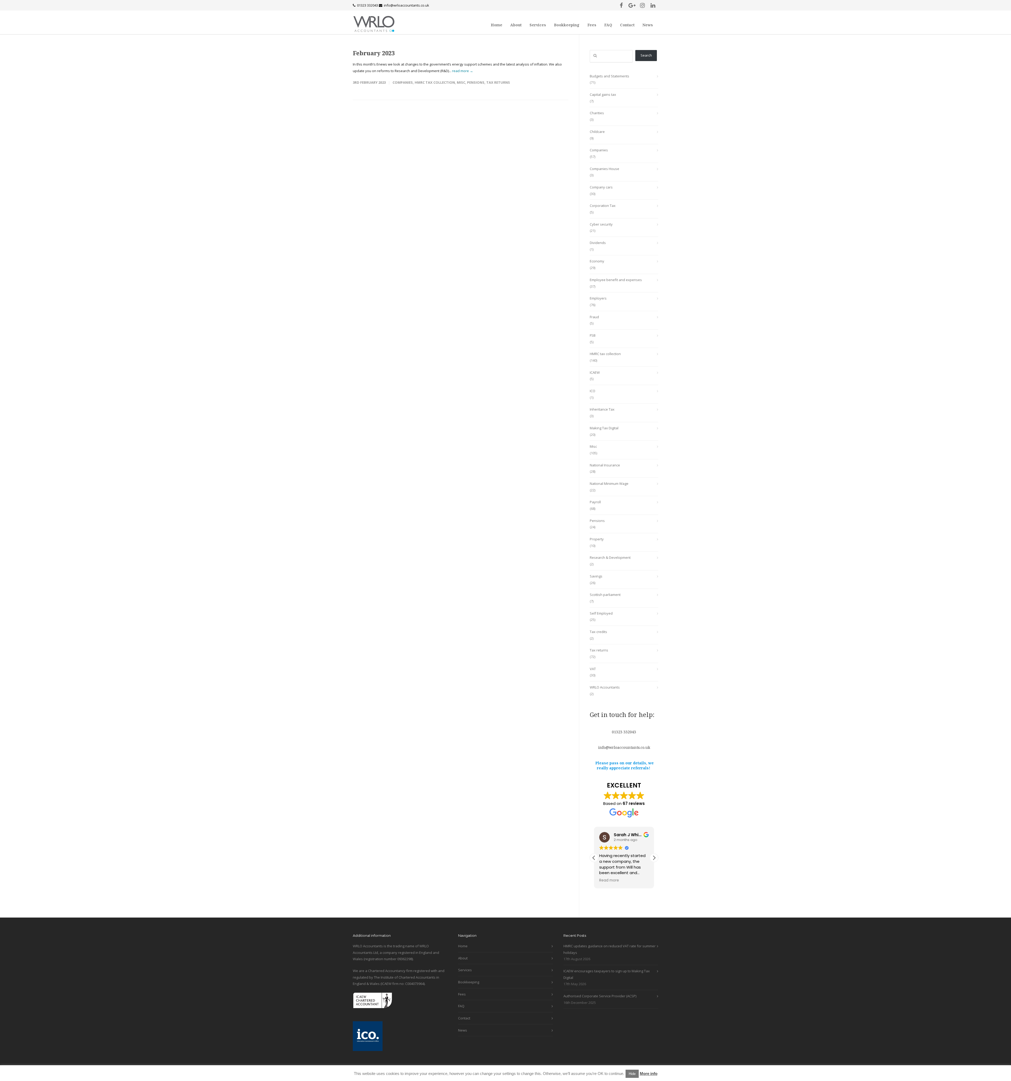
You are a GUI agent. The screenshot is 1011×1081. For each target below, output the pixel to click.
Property (597, 539)
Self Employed (601, 613)
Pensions (475, 82)
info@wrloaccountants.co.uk (406, 5)
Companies (403, 82)
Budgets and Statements (609, 76)
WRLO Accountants (605, 687)
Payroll (595, 502)
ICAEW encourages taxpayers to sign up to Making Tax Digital (606, 974)
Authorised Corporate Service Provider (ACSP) (599, 996)
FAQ (608, 24)
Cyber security (601, 224)
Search (646, 55)
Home (496, 24)
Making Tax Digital (604, 428)
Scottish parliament (605, 594)
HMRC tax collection (435, 82)
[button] (654, 858)
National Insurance (605, 465)
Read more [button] (609, 880)
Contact (627, 24)
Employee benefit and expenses (616, 279)
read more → (462, 70)
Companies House (604, 168)
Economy (597, 261)
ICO (592, 390)
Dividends (598, 242)
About (516, 24)
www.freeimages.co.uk (451, 1074)
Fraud (594, 317)
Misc (461, 82)
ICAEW (595, 372)
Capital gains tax (603, 94)
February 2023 (374, 53)
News (647, 24)
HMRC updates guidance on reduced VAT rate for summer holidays (609, 949)
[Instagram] (642, 5)
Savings (596, 576)
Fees (591, 24)
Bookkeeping (566, 24)
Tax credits (598, 631)
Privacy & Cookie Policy (414, 1074)
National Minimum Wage (609, 483)
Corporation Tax (603, 205)
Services (537, 24)
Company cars (601, 187)
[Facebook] (621, 5)
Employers (598, 298)
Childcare (597, 131)
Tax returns (498, 82)
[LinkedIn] (653, 5)
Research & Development (610, 557)
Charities (597, 113)
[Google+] (632, 5)
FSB (593, 335)
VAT (593, 668)
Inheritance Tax (602, 409)
